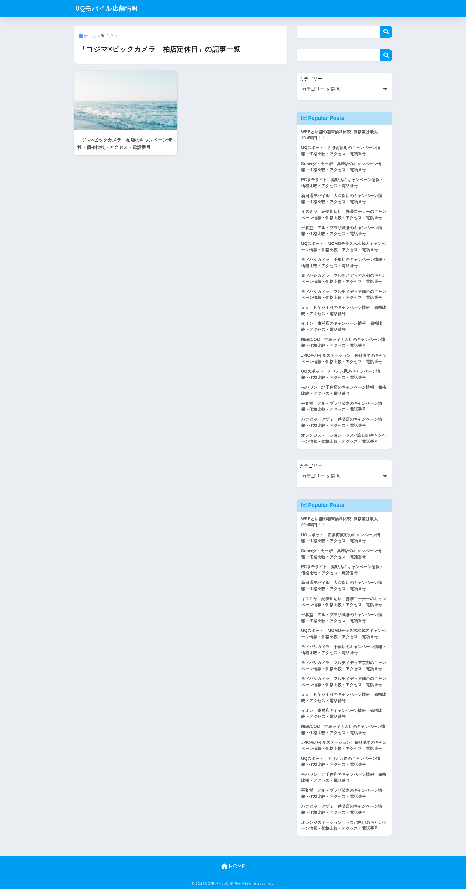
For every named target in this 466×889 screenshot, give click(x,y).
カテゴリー (310, 78)
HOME (236, 866)
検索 (386, 32)
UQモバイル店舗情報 (106, 8)
